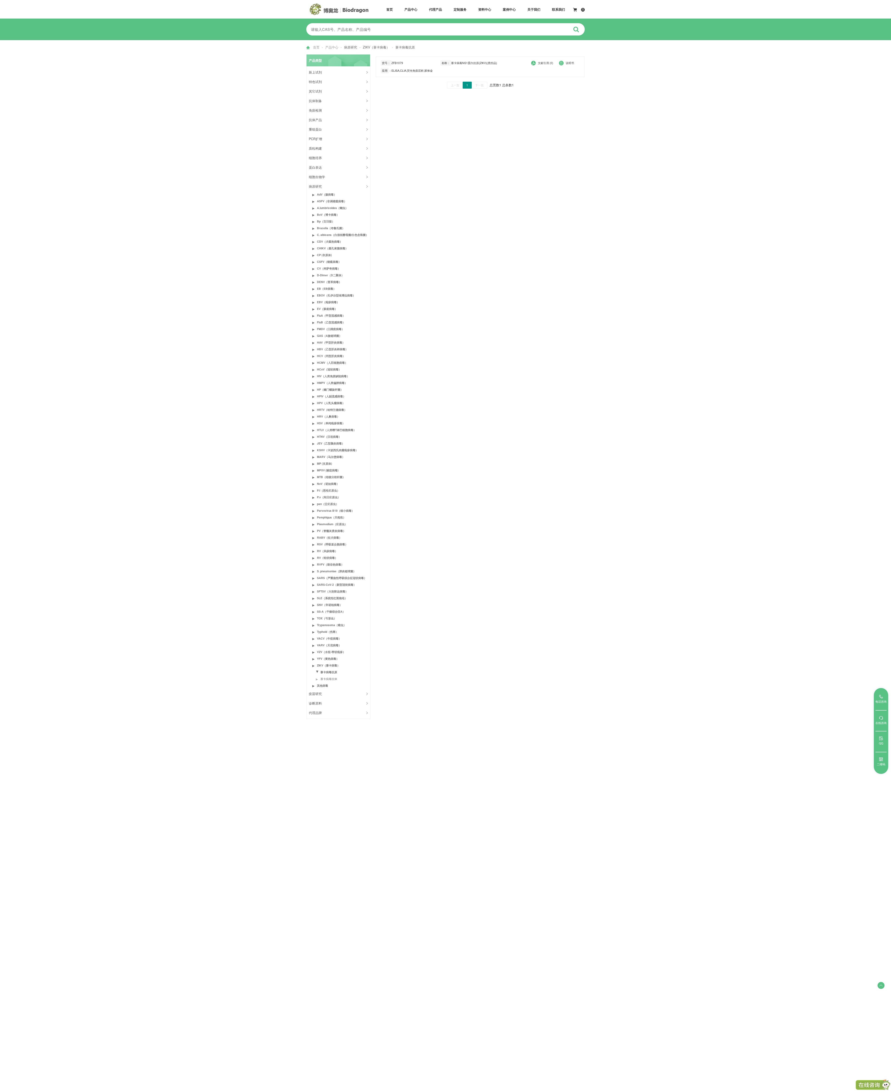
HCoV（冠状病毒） (329, 369)
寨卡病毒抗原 (328, 672)
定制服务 (460, 9)
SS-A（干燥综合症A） (331, 611)
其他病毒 (322, 685)
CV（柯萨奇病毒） (328, 268)
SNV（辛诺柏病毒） (329, 605)
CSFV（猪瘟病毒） (329, 262)
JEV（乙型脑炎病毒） (331, 443)
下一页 (479, 85)
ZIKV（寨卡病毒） (328, 665)
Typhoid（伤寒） (327, 632)
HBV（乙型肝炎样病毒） (332, 349)
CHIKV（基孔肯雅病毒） (332, 248)
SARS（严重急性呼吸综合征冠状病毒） (342, 578)
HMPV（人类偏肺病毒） (332, 383)
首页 (389, 9)
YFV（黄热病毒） (328, 659)
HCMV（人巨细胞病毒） (332, 362)
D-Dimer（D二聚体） (330, 275)
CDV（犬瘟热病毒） (329, 241)
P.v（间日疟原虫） (328, 497)
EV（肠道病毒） (327, 309)
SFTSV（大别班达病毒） (332, 591)
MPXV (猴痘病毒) (328, 470)
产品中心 (410, 9)
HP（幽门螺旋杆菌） (330, 389)
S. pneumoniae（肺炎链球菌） (336, 571)
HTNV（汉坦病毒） (329, 436)
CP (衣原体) (324, 255)
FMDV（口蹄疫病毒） (330, 329)
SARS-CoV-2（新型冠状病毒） (336, 585)
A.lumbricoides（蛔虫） (332, 208)
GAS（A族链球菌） (329, 336)
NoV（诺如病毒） (328, 484)
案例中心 (509, 9)
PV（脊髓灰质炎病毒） (331, 531)
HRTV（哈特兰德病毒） (332, 410)
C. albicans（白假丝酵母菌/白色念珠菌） (342, 235)
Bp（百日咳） (326, 221)
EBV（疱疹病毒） (328, 302)
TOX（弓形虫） (326, 618)
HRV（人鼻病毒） (328, 416)
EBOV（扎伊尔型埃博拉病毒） (336, 295)
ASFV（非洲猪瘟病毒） (332, 201)
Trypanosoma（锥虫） (331, 625)
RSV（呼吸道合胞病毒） (332, 544)
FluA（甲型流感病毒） (331, 315)
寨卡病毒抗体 (328, 679)
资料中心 (484, 9)
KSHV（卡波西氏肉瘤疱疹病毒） (337, 450)
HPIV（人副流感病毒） (331, 396)
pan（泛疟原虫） (328, 504)
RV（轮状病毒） (327, 558)
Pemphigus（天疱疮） (331, 517)
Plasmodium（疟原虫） (332, 524)
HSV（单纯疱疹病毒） (331, 423)
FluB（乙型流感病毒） (331, 322)
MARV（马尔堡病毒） (331, 457)
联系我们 (558, 9)
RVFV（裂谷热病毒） (330, 564)
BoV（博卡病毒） (328, 214)
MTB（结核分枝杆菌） (331, 477)
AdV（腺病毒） (326, 194)
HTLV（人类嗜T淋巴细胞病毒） (336, 430)
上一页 (455, 85)
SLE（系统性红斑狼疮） (332, 598)
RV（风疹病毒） (327, 551)
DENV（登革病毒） (329, 282)
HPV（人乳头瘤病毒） (331, 403)
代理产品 (435, 9)
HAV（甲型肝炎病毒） (331, 342)
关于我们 (533, 9)
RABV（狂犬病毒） (329, 537)
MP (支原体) (324, 463)
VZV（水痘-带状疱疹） (331, 652)
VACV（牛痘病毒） (329, 638)
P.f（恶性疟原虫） (328, 490)
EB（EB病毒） (326, 288)
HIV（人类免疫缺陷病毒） (333, 376)
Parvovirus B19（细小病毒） (335, 510)
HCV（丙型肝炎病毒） (331, 356)
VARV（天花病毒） (329, 645)
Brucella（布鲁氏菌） (331, 228)
